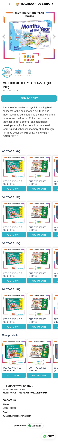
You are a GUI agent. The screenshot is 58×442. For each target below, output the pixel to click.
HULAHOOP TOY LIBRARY (37, 4)
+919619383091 (10, 407)
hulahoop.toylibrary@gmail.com (17, 415)
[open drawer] (4, 4)
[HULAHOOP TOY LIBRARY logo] (17, 4)
